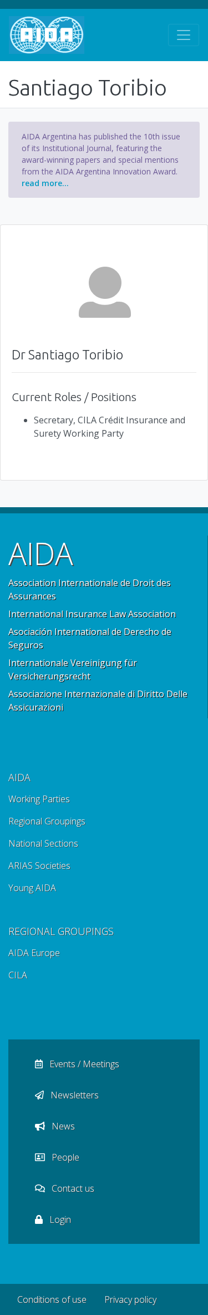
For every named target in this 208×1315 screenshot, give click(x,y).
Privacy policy (130, 1299)
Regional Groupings (46, 821)
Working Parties (39, 799)
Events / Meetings (83, 1064)
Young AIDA (32, 888)
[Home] (46, 35)
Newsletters (73, 1095)
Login (59, 1219)
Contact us (71, 1188)
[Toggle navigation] (183, 35)
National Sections (43, 843)
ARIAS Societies (39, 865)
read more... (45, 183)
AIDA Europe (34, 953)
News (62, 1126)
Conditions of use (52, 1299)
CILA (17, 975)
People (64, 1157)
